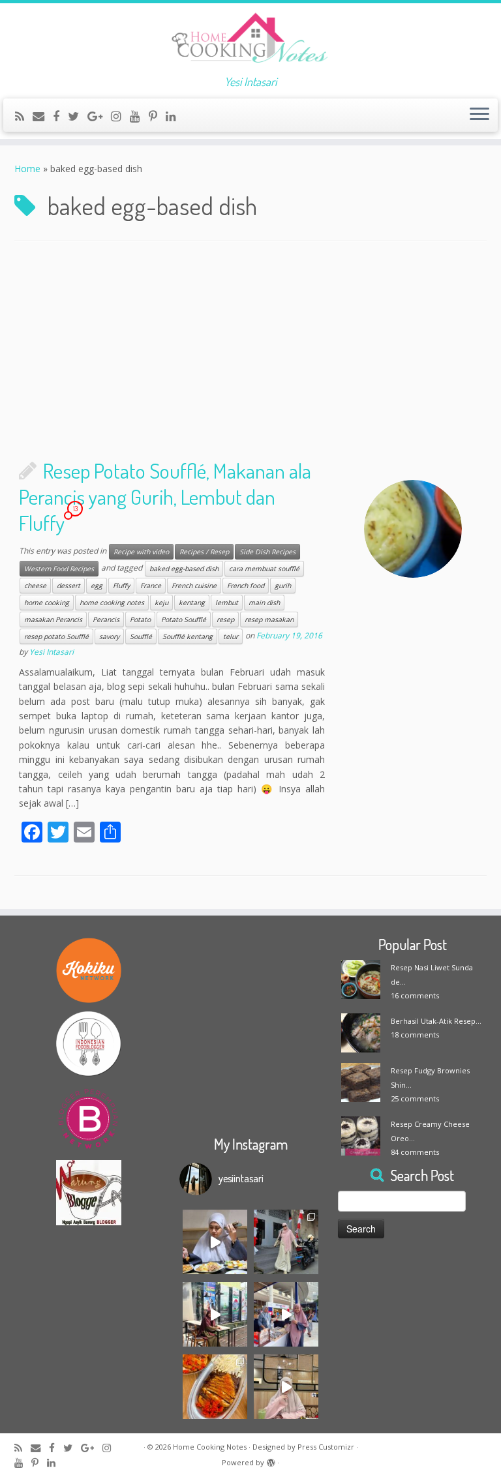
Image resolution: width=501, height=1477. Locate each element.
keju (161, 602)
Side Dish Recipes (267, 551)
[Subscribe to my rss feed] (24, 116)
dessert (68, 585)
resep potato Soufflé (56, 636)
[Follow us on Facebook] (60, 116)
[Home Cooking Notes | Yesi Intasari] (250, 39)
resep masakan (269, 619)
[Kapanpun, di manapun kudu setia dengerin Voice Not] (215, 1242)
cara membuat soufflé (264, 568)
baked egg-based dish (184, 568)
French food (245, 585)
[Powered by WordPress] (270, 1460)
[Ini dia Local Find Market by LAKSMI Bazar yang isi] (286, 1314)
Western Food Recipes (59, 568)
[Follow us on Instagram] (120, 116)
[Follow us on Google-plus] (99, 116)
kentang (192, 602)
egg (96, 585)
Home (27, 168)
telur (230, 636)
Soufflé (141, 636)
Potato (140, 619)
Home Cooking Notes (210, 1447)
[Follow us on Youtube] (139, 116)
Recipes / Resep (204, 551)
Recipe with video (141, 551)
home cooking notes (112, 602)
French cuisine (194, 585)
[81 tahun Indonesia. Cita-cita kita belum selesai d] (215, 1314)
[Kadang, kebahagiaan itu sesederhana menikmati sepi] (215, 1386)
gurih (283, 585)
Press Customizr (325, 1447)
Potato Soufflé (183, 619)
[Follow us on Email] (43, 116)
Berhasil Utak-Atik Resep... (436, 1021)
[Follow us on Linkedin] (175, 116)
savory (109, 636)
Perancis (106, 619)
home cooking (46, 602)
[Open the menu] (479, 115)
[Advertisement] (250, 352)
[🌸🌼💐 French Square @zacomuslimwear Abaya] (286, 1242)
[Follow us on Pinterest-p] (157, 116)
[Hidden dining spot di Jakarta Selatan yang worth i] (286, 1386)
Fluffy (121, 585)
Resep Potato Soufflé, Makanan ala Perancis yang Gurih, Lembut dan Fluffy (165, 496)
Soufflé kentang (187, 636)
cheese (35, 585)
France (150, 585)
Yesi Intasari (51, 651)
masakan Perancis (53, 619)
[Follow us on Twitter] (77, 116)
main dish (264, 602)
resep (225, 619)
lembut (226, 602)
